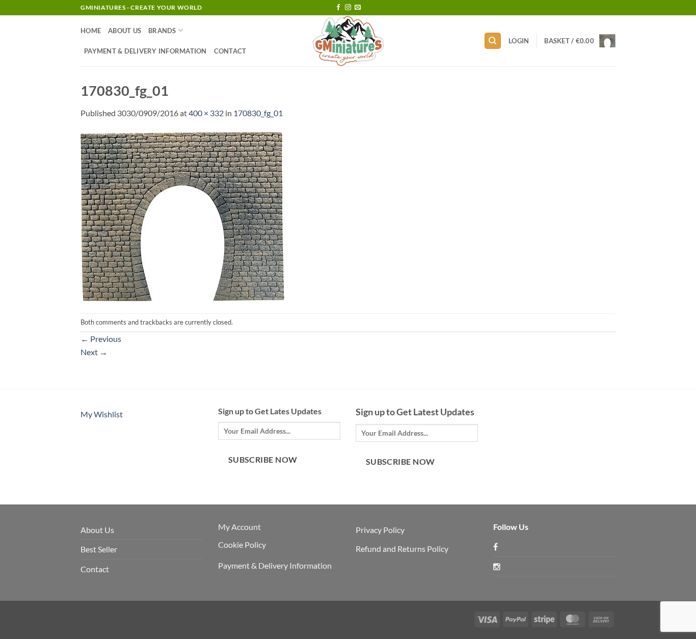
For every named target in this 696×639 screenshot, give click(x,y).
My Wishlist (102, 414)
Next (94, 352)
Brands (162, 30)
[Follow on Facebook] (338, 7)
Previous (101, 338)
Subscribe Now (263, 459)
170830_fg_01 (258, 113)
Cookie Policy (242, 544)
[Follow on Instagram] (348, 7)
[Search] (493, 41)
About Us (124, 30)
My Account (239, 526)
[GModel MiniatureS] (348, 40)
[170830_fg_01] (182, 215)
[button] (518, 41)
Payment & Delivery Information (145, 51)
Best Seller (99, 549)
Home (91, 30)
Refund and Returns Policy (402, 548)
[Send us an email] (358, 7)
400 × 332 (206, 113)
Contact (230, 51)
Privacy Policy (380, 530)
